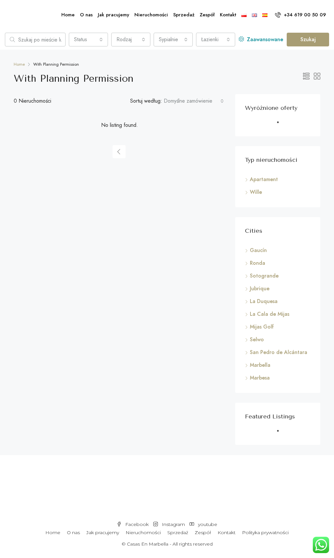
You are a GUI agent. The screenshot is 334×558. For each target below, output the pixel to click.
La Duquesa (264, 301)
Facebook (137, 524)
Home (68, 14)
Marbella (260, 365)
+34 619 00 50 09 (304, 14)
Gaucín (258, 250)
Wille (256, 192)
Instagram (173, 524)
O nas (86, 14)
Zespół (207, 14)
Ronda (257, 263)
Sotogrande (264, 275)
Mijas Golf (262, 326)
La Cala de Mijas (269, 314)
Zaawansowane (264, 39)
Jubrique (259, 288)
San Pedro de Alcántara (278, 352)
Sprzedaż (183, 14)
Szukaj (308, 39)
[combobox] (88, 39)
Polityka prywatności (265, 532)
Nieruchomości (151, 14)
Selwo (257, 339)
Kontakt (228, 14)
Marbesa (260, 377)
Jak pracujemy (113, 14)
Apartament (264, 179)
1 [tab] (281, 125)
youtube (207, 524)
